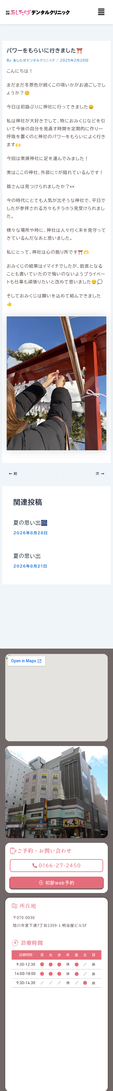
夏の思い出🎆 (30, 522)
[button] (101, 12)
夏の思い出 (27, 555)
